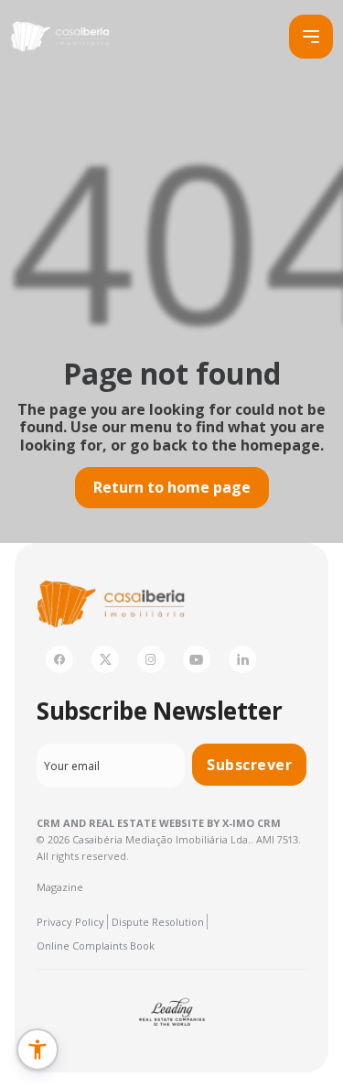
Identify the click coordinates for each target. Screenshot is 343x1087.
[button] (37, 1049)
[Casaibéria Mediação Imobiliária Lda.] (59, 37)
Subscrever (249, 765)
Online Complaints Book (96, 945)
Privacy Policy (70, 922)
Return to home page (172, 487)
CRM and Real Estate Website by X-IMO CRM (159, 823)
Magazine (60, 887)
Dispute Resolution (158, 922)
